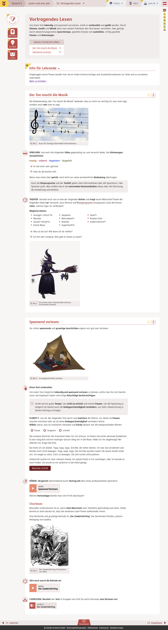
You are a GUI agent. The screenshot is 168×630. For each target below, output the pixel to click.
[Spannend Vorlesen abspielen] (33, 488)
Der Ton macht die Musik (44, 48)
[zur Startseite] (4, 3)
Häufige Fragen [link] (116, 627)
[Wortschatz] (12, 19)
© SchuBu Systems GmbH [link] (54, 627)
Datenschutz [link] (93, 627)
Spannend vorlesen (41, 52)
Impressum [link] (104, 627)
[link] (84, 622)
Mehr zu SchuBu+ (37, 81)
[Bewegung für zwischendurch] (163, 617)
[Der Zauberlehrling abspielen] (33, 588)
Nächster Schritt (40, 468)
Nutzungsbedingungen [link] (76, 627)
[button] (12, 55)
